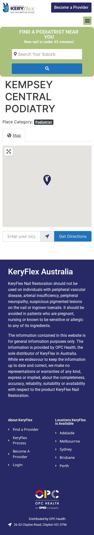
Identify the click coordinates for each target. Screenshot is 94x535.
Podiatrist (43, 122)
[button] (87, 21)
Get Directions (72, 236)
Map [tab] (17, 135)
